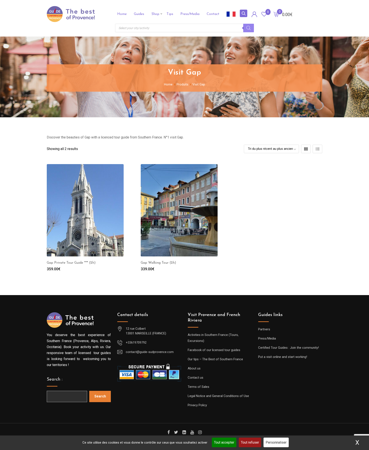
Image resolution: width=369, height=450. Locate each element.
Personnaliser (276, 442)
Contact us (195, 377)
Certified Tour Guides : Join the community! (288, 348)
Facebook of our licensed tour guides (214, 350)
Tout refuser (250, 442)
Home (122, 14)
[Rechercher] (248, 28)
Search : (55, 379)
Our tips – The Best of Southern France (215, 359)
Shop (155, 14)
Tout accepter (224, 442)
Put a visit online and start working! (282, 357)
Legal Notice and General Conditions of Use (218, 396)
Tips (170, 14)
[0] (276, 14)
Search (100, 396)
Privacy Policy (197, 405)
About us (194, 368)
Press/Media (189, 14)
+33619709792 (136, 342)
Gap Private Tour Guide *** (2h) (71, 263)
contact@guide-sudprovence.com (150, 352)
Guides (139, 14)
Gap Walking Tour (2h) (158, 263)
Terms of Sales (198, 387)
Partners (264, 329)
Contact (213, 14)
